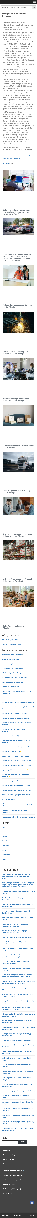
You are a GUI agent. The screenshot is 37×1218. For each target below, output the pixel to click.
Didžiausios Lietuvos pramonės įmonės (15, 718)
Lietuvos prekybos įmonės (11, 664)
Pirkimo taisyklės (9, 1159)
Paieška (4, 1138)
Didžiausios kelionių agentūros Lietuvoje (16, 785)
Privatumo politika (9, 1164)
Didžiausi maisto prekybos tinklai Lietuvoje (17, 761)
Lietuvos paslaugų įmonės (11, 659)
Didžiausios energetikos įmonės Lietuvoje (16, 765)
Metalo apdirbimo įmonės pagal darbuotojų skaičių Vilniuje (15, 353)
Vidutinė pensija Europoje (11, 687)
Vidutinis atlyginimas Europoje (12, 673)
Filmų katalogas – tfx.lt (10, 640)
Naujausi (6, 163)
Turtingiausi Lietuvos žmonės (12, 668)
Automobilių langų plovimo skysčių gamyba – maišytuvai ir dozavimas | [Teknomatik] (18, 976)
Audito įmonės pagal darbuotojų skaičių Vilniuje (18, 1091)
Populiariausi (20, 1215)
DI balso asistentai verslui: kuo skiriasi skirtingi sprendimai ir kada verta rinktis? (18, 982)
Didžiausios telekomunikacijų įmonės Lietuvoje (18, 747)
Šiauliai (4, 841)
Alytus (4, 850)
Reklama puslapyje (9, 1155)
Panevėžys (5, 845)
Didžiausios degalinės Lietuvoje (13, 781)
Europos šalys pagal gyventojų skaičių (15, 756)
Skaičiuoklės (7, 1193)
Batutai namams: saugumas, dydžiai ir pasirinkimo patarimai (15, 962)
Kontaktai (6, 1150)
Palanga (4, 859)
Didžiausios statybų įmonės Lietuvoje (15, 698)
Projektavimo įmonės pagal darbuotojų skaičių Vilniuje (18, 306)
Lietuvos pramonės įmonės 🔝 (12, 655)
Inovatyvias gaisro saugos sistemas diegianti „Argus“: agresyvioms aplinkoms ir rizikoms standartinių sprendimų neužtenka (17, 257)
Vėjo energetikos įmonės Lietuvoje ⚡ (15, 770)
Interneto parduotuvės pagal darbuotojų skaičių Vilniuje (18, 446)
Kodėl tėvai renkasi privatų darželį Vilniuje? (16, 627)
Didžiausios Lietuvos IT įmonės (12, 736)
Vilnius (4, 827)
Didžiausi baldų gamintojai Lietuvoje (14, 713)
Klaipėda (5, 836)
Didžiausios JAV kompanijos (12, 1189)
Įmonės (32, 1215)
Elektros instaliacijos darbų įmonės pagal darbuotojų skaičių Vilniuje (16, 1008)
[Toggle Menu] (34, 2)
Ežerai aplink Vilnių (8, 799)
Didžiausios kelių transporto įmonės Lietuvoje (18, 702)
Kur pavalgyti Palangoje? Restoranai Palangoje (18, 817)
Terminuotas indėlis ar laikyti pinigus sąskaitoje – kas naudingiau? (15, 956)
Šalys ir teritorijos (9, 1184)
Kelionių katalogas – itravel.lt (12, 644)
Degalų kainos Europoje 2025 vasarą (14, 677)
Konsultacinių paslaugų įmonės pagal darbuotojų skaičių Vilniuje (17, 535)
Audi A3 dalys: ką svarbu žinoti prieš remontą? (18, 1040)
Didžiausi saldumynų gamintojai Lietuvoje (16, 790)
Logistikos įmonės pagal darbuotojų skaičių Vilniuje (17, 491)
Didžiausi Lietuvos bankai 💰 (12, 751)
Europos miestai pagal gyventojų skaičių (16, 795)
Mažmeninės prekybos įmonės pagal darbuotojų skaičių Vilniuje (17, 580)
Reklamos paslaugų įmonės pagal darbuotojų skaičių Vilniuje (16, 400)
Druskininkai (6, 855)
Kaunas (4, 832)
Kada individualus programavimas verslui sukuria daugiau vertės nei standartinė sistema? (16, 212)
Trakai (4, 864)
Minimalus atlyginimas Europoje (13, 682)
